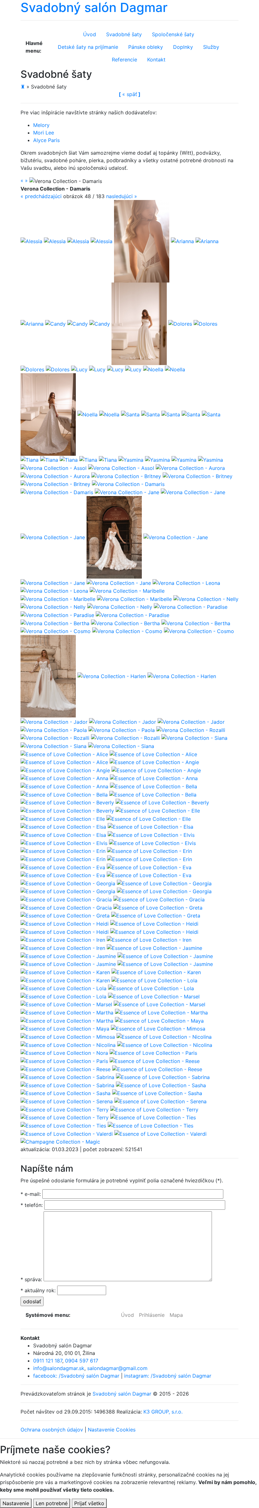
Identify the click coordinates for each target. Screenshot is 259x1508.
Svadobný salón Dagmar (122, 1394)
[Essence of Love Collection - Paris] (153, 1052)
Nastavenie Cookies (112, 1429)
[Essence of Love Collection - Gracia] (66, 899)
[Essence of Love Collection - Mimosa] (158, 1028)
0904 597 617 (81, 1360)
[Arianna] (141, 240)
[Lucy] (79, 369)
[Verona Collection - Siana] (194, 737)
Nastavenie (16, 1503)
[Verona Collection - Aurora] (190, 467)
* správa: (31, 1279)
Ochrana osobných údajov (52, 1429)
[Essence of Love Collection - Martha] (67, 1012)
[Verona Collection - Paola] (54, 729)
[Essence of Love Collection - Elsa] (63, 826)
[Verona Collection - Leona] (186, 582)
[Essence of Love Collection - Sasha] (161, 1085)
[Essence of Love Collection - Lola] (154, 980)
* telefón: (32, 1205)
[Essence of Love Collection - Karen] (65, 971)
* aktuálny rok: (38, 1290)
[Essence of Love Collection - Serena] (67, 1101)
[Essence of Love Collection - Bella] (153, 786)
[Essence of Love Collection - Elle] (158, 810)
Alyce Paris (46, 140)
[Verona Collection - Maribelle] (127, 590)
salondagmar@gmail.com (117, 1368)
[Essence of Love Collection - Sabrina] (67, 1077)
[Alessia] (31, 240)
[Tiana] (30, 459)
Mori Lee (43, 132)
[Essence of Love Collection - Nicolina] (164, 1036)
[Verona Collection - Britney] (126, 475)
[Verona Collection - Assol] (54, 467)
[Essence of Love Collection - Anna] (64, 778)
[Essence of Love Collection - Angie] (154, 762)
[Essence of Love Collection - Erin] (63, 851)
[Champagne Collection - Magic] (60, 1141)
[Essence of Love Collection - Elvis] (151, 834)
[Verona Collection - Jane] (127, 491)
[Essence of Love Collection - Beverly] (67, 802)
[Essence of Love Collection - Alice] (64, 754)
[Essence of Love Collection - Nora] (64, 1052)
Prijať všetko (89, 1503)
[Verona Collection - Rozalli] (190, 729)
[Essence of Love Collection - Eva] (63, 867)
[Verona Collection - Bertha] (55, 623)
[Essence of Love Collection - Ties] (153, 1117)
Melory (41, 125)
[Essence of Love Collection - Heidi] (65, 923)
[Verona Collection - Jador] (54, 721)
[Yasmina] (130, 459)
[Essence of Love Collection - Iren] (63, 939)
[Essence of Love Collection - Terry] (65, 1109)
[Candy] (55, 323)
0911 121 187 (47, 1360)
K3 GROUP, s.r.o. (163, 1411)
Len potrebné (52, 1503)
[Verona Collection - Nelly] (205, 598)
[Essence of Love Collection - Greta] (157, 907)
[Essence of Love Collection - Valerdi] (67, 1133)
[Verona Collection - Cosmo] (56, 631)
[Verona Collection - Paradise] (190, 606)
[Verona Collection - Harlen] (48, 676)
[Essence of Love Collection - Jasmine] (154, 947)
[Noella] (153, 369)
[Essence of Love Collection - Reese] (155, 1060)
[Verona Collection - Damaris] (128, 484)
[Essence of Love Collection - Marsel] (154, 996)
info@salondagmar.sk (58, 1368)
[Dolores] (180, 323)
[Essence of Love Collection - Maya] (159, 1020)
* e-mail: (31, 1194)
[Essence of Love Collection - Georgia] (68, 883)
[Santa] (130, 414)
